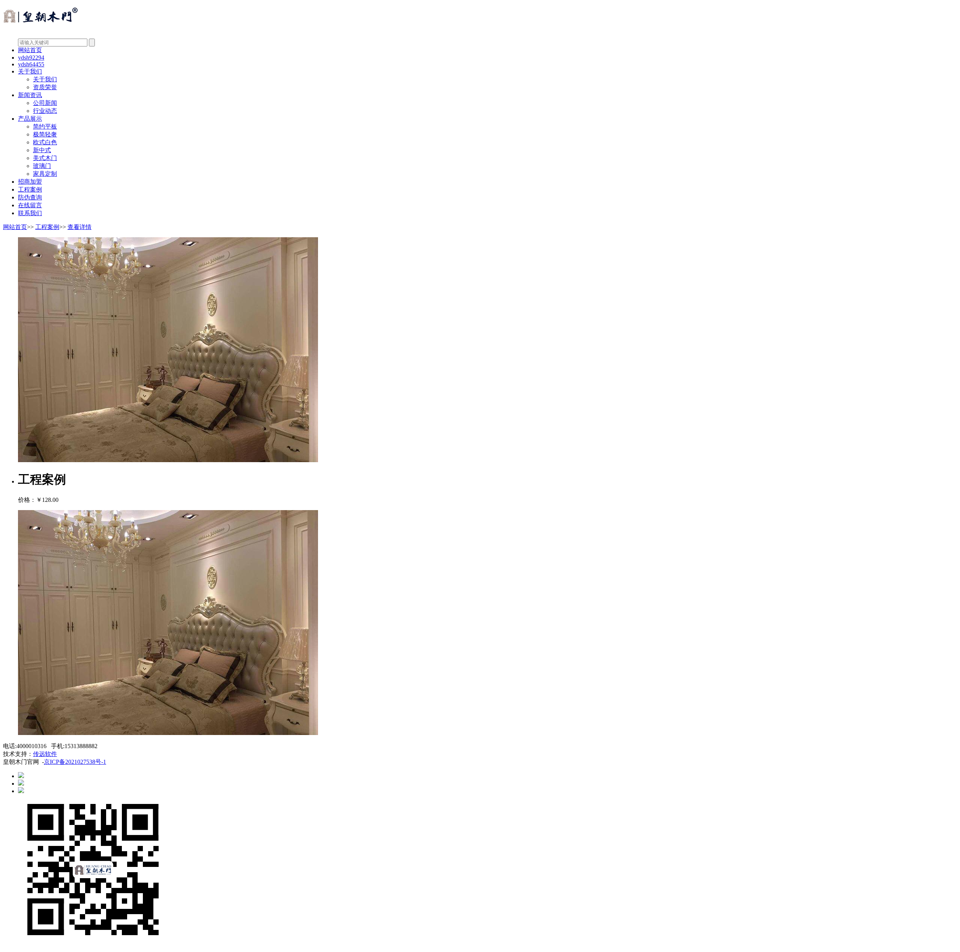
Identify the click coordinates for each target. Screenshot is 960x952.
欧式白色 (45, 142)
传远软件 (45, 754)
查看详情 (80, 227)
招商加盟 (30, 181)
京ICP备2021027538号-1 (75, 762)
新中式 (42, 150)
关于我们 (30, 71)
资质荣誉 (45, 87)
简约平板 (45, 126)
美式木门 (45, 158)
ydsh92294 (31, 57)
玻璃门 (42, 166)
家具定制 (45, 174)
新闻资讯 (30, 95)
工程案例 (30, 189)
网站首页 (30, 50)
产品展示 (30, 118)
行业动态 (45, 111)
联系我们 (30, 213)
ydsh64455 (31, 64)
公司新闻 (45, 103)
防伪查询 (30, 197)
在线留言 (30, 205)
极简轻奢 (45, 134)
